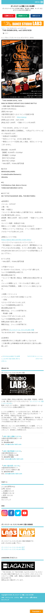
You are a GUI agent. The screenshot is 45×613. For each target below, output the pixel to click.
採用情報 (4, 497)
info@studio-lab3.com (13, 444)
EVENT (6, 33)
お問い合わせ (33, 597)
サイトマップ (6, 500)
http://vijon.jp (21, 117)
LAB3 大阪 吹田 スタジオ (11, 466)
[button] (37, 2)
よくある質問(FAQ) (8, 486)
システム (16, 597)
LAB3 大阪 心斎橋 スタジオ (12, 436)
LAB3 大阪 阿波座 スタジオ (12, 451)
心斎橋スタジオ (8, 491)
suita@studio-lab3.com (13, 474)
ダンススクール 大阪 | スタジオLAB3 (22, 6)
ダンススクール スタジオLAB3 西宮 (13, 549)
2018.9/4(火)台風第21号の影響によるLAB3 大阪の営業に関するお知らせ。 (10, 358)
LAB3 (2, 597)
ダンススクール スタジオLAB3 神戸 (13, 547)
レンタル (26, 597)
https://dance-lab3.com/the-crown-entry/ (16, 240)
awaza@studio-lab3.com (14, 459)
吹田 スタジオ (8, 495)
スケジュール (9, 597)
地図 (21, 597)
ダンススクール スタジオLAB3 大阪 (21, 330)
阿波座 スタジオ (8, 493)
